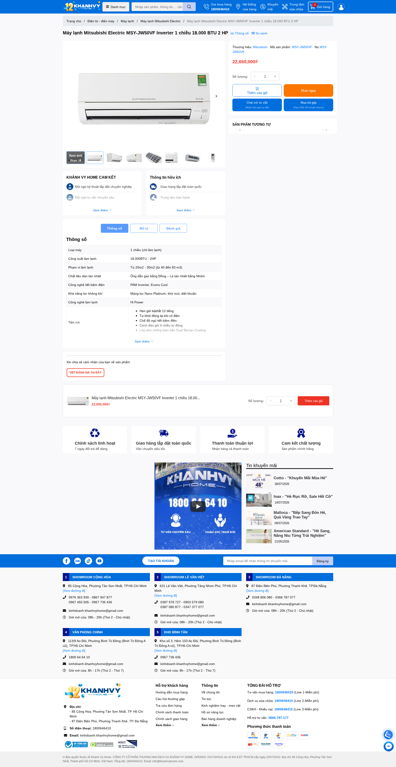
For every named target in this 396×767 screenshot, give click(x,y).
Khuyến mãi (272, 6)
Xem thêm (164, 725)
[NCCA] (127, 744)
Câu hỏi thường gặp (170, 699)
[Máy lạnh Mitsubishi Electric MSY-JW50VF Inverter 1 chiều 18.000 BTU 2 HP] (143, 96)
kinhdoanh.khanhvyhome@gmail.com (107, 735)
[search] (189, 6)
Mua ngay (308, 90)
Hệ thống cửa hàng (249, 6)
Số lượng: (240, 76)
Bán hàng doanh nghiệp (218, 719)
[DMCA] (101, 744)
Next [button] (216, 96)
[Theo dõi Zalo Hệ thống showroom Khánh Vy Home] (77, 560)
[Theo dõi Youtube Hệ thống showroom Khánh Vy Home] (99, 560)
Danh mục (118, 7)
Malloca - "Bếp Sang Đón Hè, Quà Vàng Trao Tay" (300, 514)
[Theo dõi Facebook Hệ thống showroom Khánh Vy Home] (66, 560)
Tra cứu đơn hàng (169, 705)
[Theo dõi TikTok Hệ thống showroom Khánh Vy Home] (88, 560)
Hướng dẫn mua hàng (172, 692)
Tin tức (206, 699)
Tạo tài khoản (161, 561)
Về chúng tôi (210, 692)
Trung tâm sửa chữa (296, 6)
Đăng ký (323, 561)
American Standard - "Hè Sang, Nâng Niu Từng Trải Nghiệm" (302, 533)
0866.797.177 (278, 718)
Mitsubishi (260, 47)
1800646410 (220, 9)
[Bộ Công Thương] (76, 744)
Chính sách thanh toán (172, 712)
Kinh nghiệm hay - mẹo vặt (220, 705)
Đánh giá (173, 228)
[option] (143, 96)
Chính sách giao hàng (171, 719)
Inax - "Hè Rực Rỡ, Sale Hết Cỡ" (303, 496)
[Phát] (198, 506)
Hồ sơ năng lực (212, 712)
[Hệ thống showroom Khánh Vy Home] (82, 7)
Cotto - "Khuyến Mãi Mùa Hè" (300, 478)
